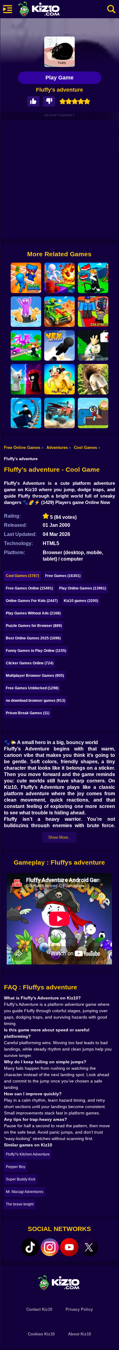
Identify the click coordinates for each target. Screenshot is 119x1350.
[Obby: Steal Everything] (93, 311)
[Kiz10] (48, 10)
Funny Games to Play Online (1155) (36, 651)
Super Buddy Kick (20, 1179)
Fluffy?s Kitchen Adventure (28, 1154)
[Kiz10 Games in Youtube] (69, 1247)
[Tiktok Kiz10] (30, 1247)
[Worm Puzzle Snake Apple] (93, 413)
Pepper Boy (15, 1167)
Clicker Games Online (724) (29, 663)
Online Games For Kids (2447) (32, 601)
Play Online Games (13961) (82, 588)
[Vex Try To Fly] (59, 345)
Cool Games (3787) (22, 576)
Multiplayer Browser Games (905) (35, 675)
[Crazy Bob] (59, 278)
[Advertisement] (59, 179)
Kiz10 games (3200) (81, 601)
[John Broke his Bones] (93, 345)
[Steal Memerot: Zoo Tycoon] (59, 379)
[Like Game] (33, 101)
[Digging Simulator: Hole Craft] (93, 379)
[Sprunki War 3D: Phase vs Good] (26, 379)
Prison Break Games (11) (27, 713)
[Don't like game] (49, 101)
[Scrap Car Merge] (59, 311)
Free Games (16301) (63, 576)
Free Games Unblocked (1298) (32, 688)
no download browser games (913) (35, 700)
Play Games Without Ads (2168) (33, 613)
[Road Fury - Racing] (59, 413)
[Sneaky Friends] (26, 278)
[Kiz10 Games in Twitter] (89, 1247)
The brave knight (20, 1204)
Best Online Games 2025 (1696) (33, 638)
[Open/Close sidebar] (8, 9)
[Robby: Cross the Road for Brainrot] (26, 345)
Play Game (59, 78)
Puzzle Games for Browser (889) (34, 626)
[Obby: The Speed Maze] (93, 278)
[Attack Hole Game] (26, 311)
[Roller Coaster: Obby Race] (26, 413)
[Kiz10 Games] (59, 1282)
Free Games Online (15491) (29, 588)
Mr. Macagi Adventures (24, 1192)
